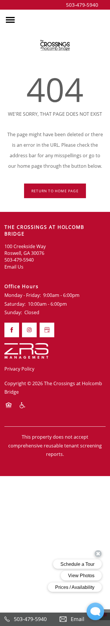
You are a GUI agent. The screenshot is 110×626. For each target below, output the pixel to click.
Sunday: (13, 312)
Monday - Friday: (22, 295)
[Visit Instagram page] (29, 330)
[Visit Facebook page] (11, 330)
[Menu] (10, 20)
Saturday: (15, 304)
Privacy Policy (19, 369)
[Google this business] (47, 330)
